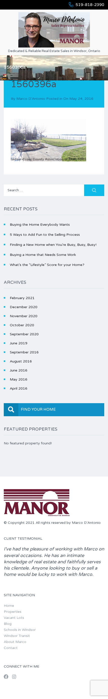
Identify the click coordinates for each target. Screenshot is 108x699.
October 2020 (22, 325)
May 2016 (18, 379)
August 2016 (21, 361)
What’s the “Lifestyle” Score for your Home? (47, 265)
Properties (12, 612)
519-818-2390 (90, 4)
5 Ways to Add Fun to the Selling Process (45, 234)
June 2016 (18, 370)
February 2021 (22, 298)
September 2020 (24, 334)
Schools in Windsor (20, 630)
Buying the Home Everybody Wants (40, 224)
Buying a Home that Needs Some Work (43, 255)
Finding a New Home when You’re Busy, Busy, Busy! (53, 245)
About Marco (15, 642)
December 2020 (23, 307)
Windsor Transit (17, 636)
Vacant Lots (14, 618)
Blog (8, 624)
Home (9, 605)
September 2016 (24, 352)
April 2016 (18, 388)
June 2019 (18, 343)
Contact (11, 648)
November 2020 (23, 316)
